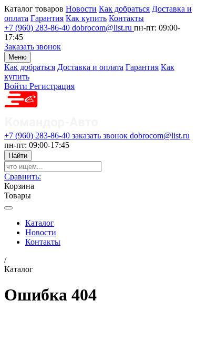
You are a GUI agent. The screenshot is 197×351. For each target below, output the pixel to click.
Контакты (126, 18)
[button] (22, 176)
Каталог (39, 222)
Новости (81, 8)
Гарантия (47, 18)
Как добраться (124, 8)
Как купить (86, 18)
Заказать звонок (32, 46)
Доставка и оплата (90, 67)
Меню (17, 57)
